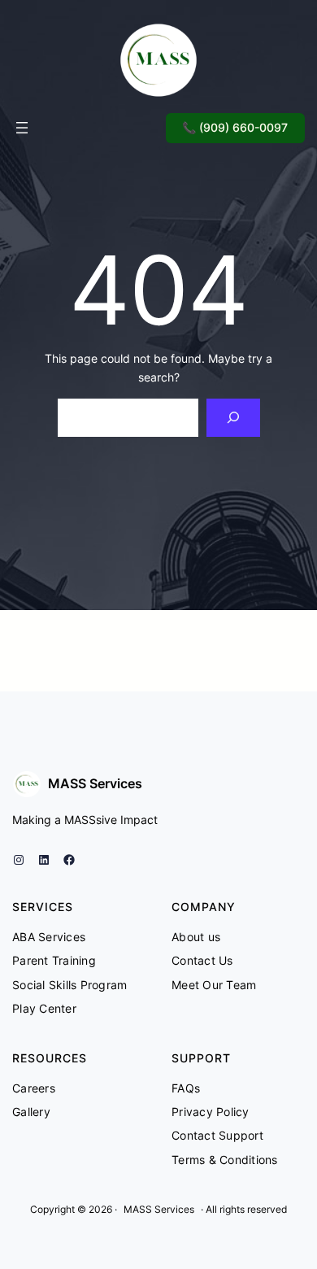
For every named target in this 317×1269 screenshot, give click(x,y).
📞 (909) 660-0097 (235, 127)
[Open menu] (22, 127)
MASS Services (95, 783)
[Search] (232, 418)
